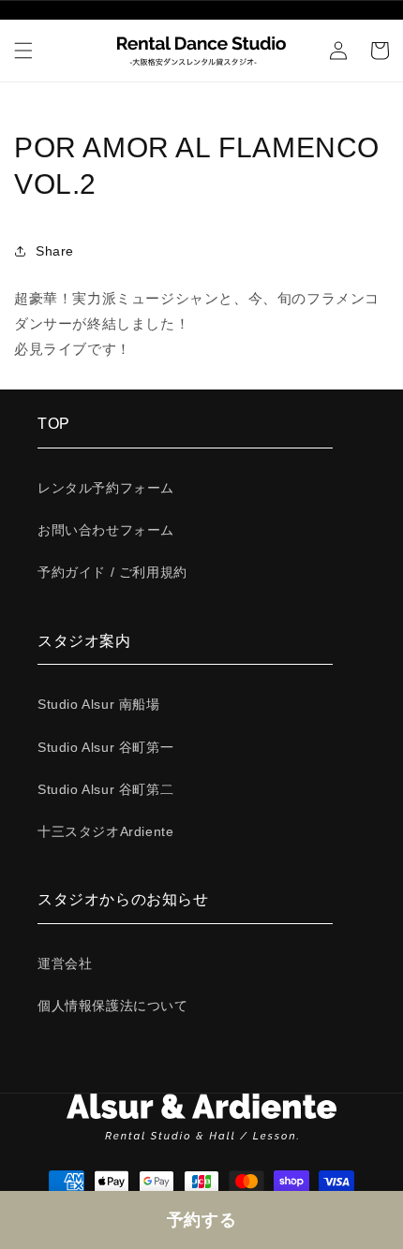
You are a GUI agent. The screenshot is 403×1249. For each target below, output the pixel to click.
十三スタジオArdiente (105, 831)
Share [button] (55, 250)
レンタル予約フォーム (105, 487)
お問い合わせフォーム (105, 529)
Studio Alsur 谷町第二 (105, 789)
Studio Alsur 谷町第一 (105, 747)
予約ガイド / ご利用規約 (112, 572)
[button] (23, 50)
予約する (201, 1220)
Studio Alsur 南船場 (98, 704)
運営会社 (64, 963)
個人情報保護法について (112, 1005)
